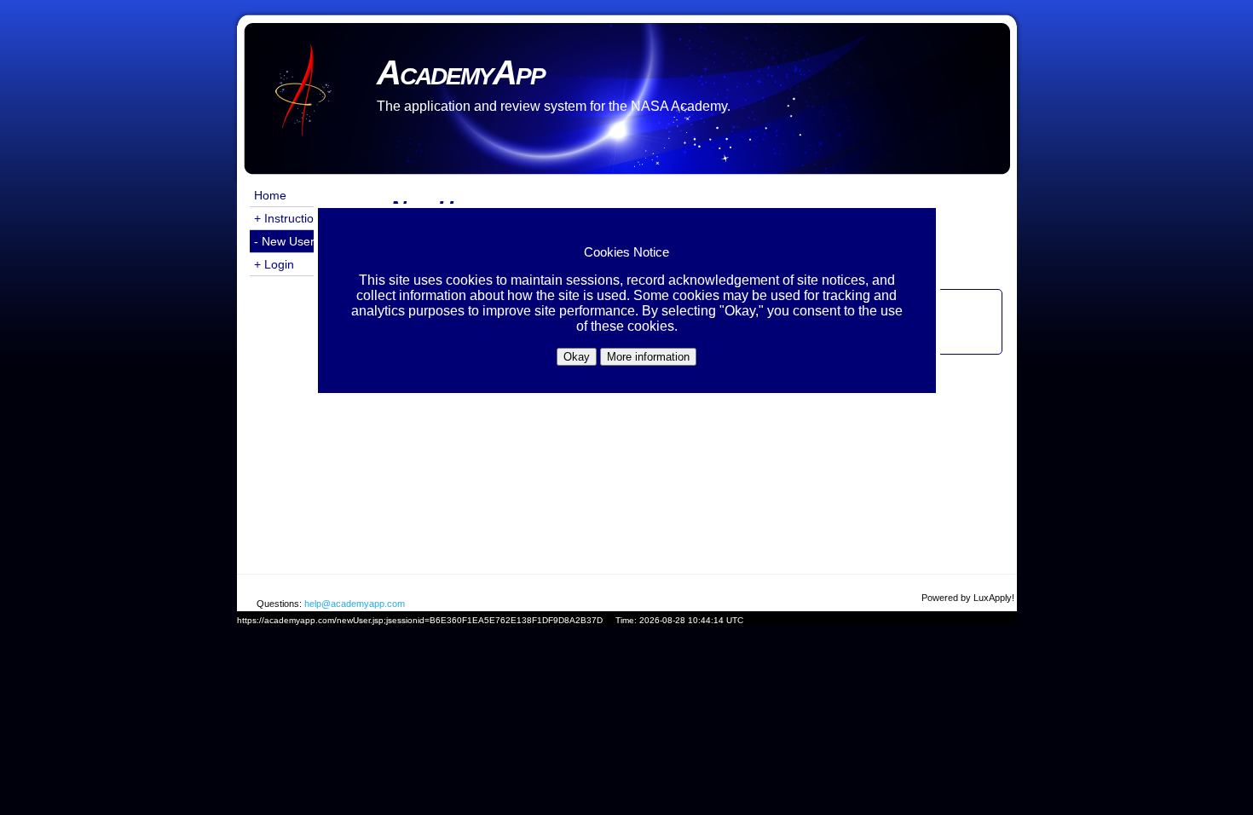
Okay (576, 356)
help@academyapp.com (354, 603)
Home (270, 195)
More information (648, 356)
